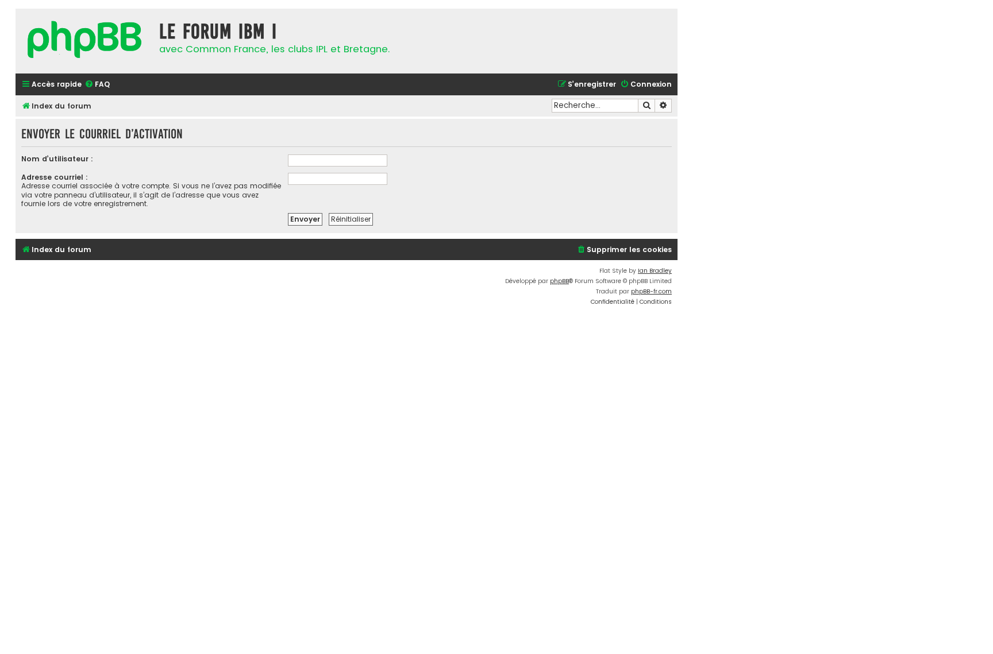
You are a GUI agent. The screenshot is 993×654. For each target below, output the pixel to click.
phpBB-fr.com (651, 291)
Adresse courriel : (54, 177)
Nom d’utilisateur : (57, 159)
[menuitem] (97, 84)
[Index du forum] (84, 41)
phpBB (559, 281)
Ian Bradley (655, 270)
